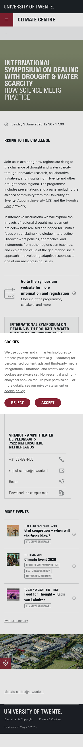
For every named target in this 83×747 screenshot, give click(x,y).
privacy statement (50, 386)
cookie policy (14, 391)
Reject (17, 402)
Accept (47, 402)
